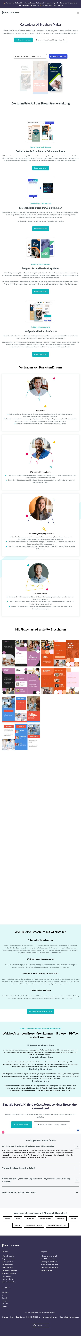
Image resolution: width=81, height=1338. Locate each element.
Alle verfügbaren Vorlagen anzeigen (40, 1011)
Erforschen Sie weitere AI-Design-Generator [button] (50, 40)
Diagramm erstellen (8, 1259)
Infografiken (30, 1219)
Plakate (73, 1219)
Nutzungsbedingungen (49, 1317)
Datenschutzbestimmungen (69, 1317)
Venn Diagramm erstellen (49, 1267)
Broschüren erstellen (9, 1273)
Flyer (18, 1219)
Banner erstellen (7, 1267)
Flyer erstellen (6, 1276)
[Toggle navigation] (77, 12)
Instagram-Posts (45, 1219)
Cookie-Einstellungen (17, 1317)
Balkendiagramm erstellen (49, 1256)
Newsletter (60, 1219)
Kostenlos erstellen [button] (40, 168)
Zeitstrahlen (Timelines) (34, 1225)
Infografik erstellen (8, 1256)
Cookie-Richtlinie (34, 1317)
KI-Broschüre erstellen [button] (23, 40)
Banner (7, 1219)
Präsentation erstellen (9, 1270)
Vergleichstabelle (46, 1270)
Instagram (5, 1301)
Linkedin (5, 1298)
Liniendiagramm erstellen (49, 1265)
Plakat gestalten (7, 1265)
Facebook (5, 1292)
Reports (17, 1225)
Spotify (4, 1307)
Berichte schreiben (8, 1279)
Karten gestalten (7, 1262)
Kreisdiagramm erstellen (48, 1262)
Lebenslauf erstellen (8, 1282)
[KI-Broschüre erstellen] (40, 74)
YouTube (5, 1304)
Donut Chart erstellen (48, 1259)
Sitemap (5, 1317)
